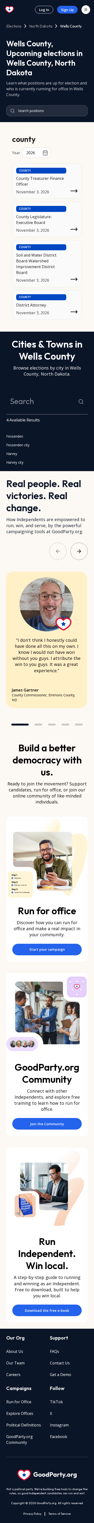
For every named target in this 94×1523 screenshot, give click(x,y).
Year (16, 152)
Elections (13, 26)
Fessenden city (17, 445)
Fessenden (14, 436)
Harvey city (14, 462)
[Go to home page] (9, 9)
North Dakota (40, 26)
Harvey (11, 453)
